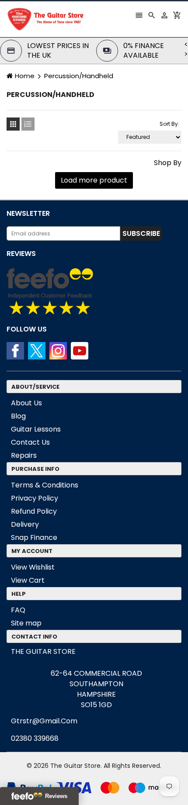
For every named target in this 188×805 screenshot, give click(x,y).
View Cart (28, 580)
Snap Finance (34, 537)
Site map (26, 623)
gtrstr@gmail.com (44, 721)
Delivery (25, 524)
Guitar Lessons (36, 429)
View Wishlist (33, 567)
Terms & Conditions (44, 485)
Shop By (167, 163)
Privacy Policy (34, 498)
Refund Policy (34, 511)
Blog (18, 416)
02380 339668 (35, 738)
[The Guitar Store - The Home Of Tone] (94, 787)
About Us (26, 403)
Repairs (24, 455)
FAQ (18, 610)
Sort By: (169, 124)
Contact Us (30, 442)
